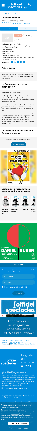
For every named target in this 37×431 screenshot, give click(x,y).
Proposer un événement (17, 342)
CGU (15, 344)
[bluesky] (18, 62)
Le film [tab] (9, 29)
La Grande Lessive (14, 210)
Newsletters (5, 344)
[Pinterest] (21, 62)
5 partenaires (15, 414)
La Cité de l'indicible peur (5, 211)
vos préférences (13, 416)
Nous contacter (19, 340)
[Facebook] (12, 62)
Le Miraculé (24, 209)
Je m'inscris (18, 293)
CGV (11, 344)
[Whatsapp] (15, 62)
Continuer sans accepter (18, 428)
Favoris (27, 23)
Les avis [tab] (27, 29)
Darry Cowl (26, 46)
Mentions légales (23, 344)
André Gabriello (13, 48)
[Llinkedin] (24, 62)
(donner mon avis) (17, 23)
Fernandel (5, 48)
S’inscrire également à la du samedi (17, 288)
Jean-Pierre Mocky (15, 44)
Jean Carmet (18, 46)
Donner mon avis (18, 144)
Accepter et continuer (18, 423)
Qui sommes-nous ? (8, 340)
